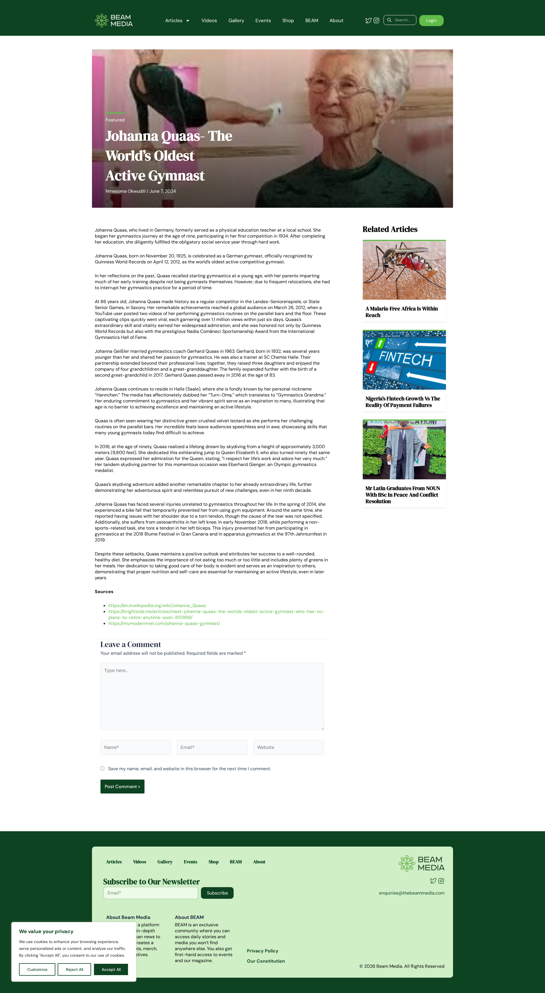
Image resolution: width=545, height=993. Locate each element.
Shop (288, 20)
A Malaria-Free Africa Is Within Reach (402, 312)
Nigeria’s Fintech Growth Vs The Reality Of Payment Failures (403, 402)
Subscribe (217, 893)
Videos (209, 20)
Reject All (74, 969)
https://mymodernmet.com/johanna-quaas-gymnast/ (164, 623)
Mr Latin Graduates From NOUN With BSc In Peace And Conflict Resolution (403, 494)
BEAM (311, 20)
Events (263, 20)
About (336, 20)
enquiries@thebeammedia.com (412, 893)
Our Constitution (266, 961)
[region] (73, 952)
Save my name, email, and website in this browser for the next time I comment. (189, 769)
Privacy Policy (262, 951)
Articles (174, 20)
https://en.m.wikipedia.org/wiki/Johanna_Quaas (157, 605)
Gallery (236, 20)
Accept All (111, 969)
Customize (37, 969)
